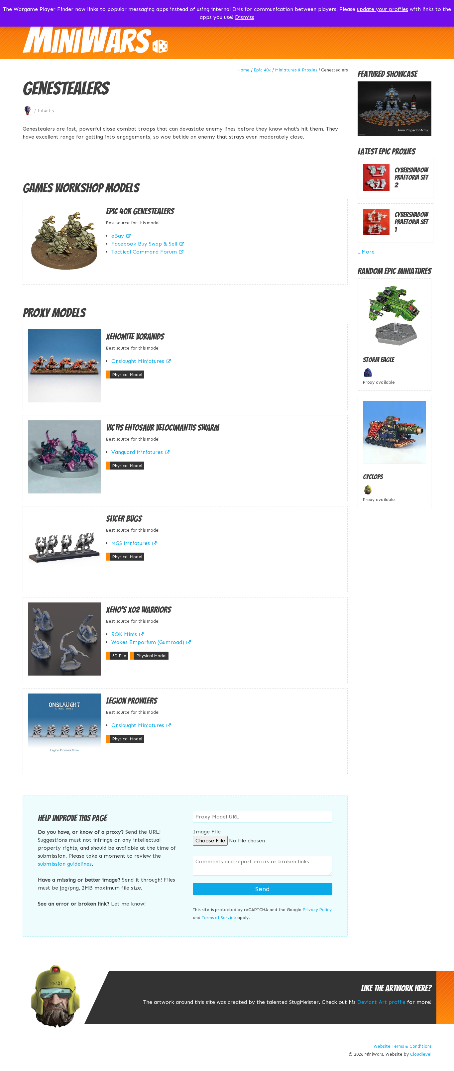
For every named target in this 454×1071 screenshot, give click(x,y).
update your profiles (382, 9)
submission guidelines (65, 864)
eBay (117, 236)
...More (366, 252)
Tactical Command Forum (144, 252)
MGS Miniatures (130, 543)
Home (244, 69)
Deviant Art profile (381, 1002)
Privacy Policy (317, 909)
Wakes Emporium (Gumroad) (147, 642)
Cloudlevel (420, 1054)
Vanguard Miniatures (137, 452)
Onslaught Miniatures (137, 361)
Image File (207, 831)
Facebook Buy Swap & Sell (144, 244)
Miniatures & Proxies (296, 69)
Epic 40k (262, 69)
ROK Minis (124, 634)
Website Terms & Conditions (402, 1046)
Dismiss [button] (244, 17)
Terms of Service (219, 917)
